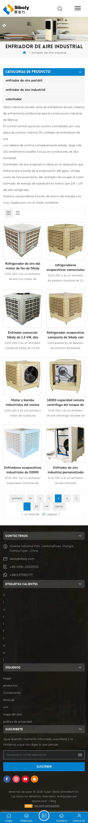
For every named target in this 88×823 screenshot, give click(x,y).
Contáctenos (12, 692)
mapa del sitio (12, 714)
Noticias (8, 700)
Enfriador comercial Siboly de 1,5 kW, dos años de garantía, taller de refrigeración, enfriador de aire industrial (22, 335)
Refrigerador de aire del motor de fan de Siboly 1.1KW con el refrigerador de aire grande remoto (23, 266)
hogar (7, 678)
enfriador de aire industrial (25, 89)
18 (36, 506)
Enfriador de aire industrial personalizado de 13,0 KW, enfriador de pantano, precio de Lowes (65, 470)
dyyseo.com (39, 801)
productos (10, 685)
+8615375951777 (21, 575)
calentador (14, 99)
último (59, 506)
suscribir (44, 766)
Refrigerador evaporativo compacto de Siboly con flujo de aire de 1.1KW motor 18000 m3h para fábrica (65, 335)
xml (5, 707)
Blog (53, 801)
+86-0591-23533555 (24, 566)
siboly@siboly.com (22, 558)
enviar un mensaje (44, 815)
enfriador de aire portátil (24, 80)
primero (17, 498)
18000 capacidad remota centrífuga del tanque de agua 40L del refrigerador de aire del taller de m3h (65, 402)
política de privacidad (17, 721)
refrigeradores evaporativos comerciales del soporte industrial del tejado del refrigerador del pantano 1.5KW (66, 267)
